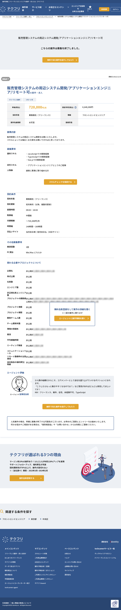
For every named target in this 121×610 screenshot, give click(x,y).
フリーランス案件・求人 (24, 16)
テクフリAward (40, 583)
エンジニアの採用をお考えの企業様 (78, 9)
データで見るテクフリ (12, 566)
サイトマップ (69, 570)
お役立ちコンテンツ (42, 562)
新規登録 (104, 9)
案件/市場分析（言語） (43, 566)
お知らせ (68, 553)
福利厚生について (11, 570)
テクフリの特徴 (10, 562)
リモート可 (29, 100)
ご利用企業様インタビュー (44, 579)
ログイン (116, 9)
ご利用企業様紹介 (41, 558)
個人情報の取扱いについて (21, 603)
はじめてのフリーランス (13, 558)
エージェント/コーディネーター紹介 (17, 583)
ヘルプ (67, 558)
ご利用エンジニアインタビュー (45, 575)
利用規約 (5, 603)
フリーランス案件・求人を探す (15, 553)
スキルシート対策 (41, 553)
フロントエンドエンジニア (44, 16)
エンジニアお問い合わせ (73, 562)
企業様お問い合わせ (71, 566)
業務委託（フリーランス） (40, 115)
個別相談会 (8, 575)
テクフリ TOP (6, 16)
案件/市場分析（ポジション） (45, 570)
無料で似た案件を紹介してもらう (60, 406)
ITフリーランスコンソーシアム (105, 558)
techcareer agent (11, 587)
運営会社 (68, 575)
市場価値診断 (9, 579)
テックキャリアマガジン (103, 553)
